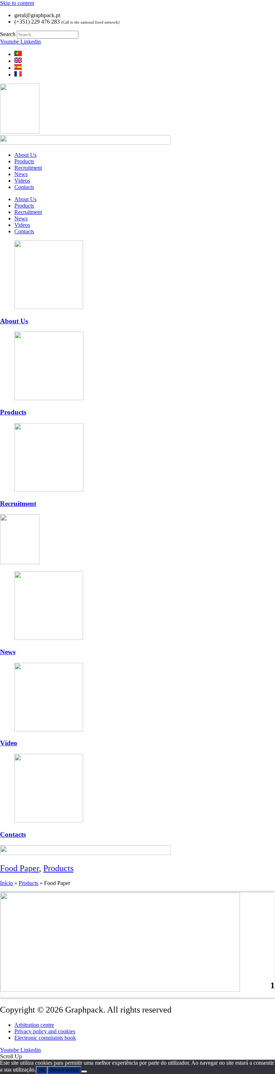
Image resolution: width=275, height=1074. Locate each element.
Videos (22, 181)
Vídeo (8, 743)
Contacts (24, 187)
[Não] (84, 1071)
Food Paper (19, 868)
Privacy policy (64, 1070)
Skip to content (17, 3)
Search (7, 34)
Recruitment (28, 168)
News (21, 174)
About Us (25, 155)
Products (24, 161)
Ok (41, 1070)
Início (6, 883)
